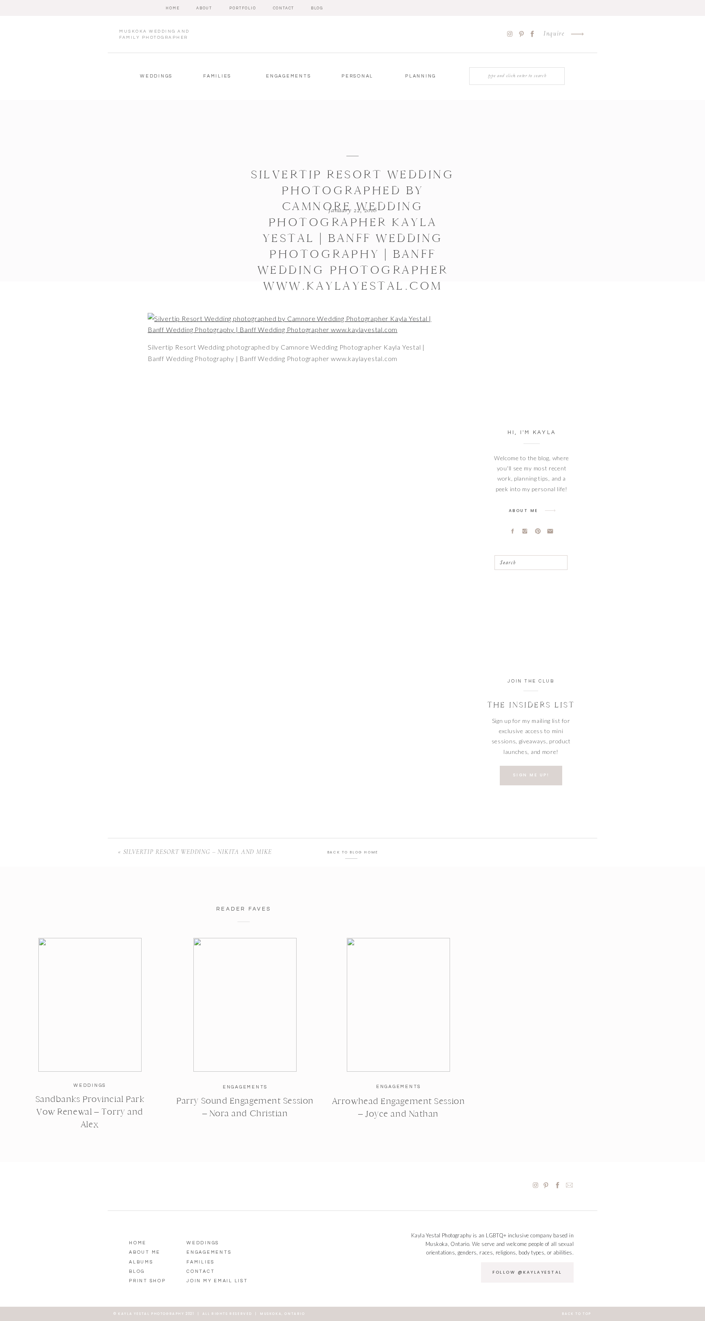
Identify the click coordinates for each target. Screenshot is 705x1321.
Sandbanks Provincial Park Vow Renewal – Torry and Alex (89, 1112)
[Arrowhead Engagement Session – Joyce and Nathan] (398, 1005)
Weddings (89, 1085)
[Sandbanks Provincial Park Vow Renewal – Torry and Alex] (90, 1005)
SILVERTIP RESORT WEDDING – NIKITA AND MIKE (197, 852)
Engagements (245, 1087)
